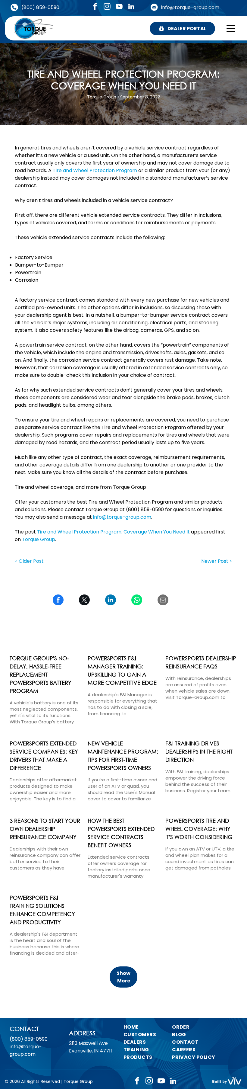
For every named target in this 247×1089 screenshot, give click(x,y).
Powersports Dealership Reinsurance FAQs (200, 662)
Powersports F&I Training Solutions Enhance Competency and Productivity (42, 909)
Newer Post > (216, 561)
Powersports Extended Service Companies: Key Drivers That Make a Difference (44, 755)
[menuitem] (149, 1027)
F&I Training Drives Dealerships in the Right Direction (199, 751)
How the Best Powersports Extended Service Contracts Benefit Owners (121, 832)
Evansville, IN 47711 (90, 1050)
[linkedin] (131, 7)
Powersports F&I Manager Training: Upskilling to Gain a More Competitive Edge (122, 670)
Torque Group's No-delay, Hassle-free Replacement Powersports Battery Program (40, 674)
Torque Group (38, 539)
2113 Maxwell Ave (88, 1043)
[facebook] (95, 7)
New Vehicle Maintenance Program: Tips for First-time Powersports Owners (123, 755)
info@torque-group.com (190, 7)
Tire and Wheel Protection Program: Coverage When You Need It (113, 531)
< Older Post (29, 561)
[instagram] (107, 7)
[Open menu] (231, 28)
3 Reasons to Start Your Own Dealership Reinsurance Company (45, 828)
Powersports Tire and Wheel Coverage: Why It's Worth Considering (199, 828)
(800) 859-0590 (40, 7)
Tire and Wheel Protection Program (95, 170)
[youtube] (119, 7)
